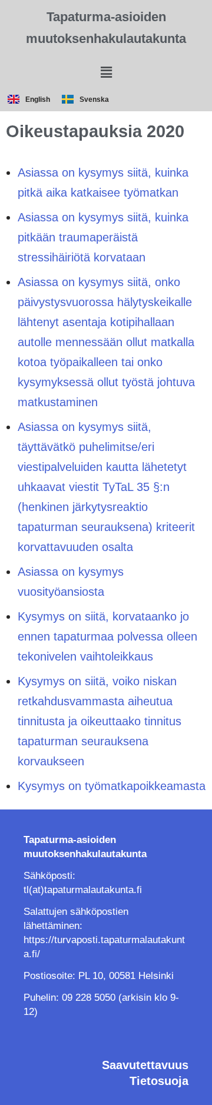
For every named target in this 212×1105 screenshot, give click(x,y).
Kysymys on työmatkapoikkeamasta (112, 785)
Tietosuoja (159, 1080)
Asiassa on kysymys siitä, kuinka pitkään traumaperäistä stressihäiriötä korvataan (103, 237)
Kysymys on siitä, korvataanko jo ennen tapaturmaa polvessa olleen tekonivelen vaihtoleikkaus (107, 636)
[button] (106, 72)
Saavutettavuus (145, 1064)
